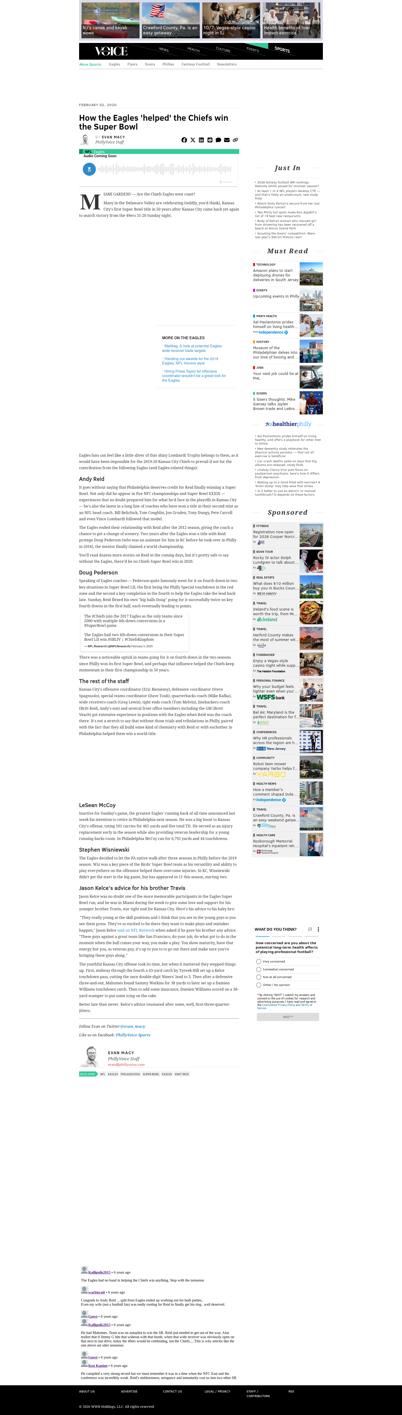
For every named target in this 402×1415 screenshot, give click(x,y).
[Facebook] (184, 140)
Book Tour (264, 552)
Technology (266, 264)
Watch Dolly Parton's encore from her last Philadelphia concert (287, 205)
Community (265, 758)
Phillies (168, 64)
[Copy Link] (235, 140)
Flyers (132, 64)
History (262, 342)
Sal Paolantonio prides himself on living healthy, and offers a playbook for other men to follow (288, 440)
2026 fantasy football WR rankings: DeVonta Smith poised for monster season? (287, 184)
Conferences (266, 732)
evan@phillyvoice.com (126, 1064)
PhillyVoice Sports (133, 1035)
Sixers (150, 64)
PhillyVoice (111, 51)
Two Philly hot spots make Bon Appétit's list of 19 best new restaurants (286, 214)
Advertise (129, 1391)
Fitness (262, 526)
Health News (266, 783)
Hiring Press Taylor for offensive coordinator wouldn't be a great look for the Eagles (194, 375)
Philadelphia (130, 1074)
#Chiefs (98, 616)
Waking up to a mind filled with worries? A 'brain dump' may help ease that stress (287, 484)
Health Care (265, 835)
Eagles (114, 64)
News (164, 49)
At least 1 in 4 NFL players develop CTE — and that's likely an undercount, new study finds (287, 194)
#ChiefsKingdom (139, 639)
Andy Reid (182, 1074)
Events (253, 49)
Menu (86, 51)
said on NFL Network (135, 930)
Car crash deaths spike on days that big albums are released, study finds (286, 463)
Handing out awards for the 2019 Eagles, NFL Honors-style (190, 361)
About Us (87, 1391)
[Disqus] (159, 1202)
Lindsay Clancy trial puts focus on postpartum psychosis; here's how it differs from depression (287, 473)
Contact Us (172, 1391)
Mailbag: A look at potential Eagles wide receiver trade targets (192, 348)
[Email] (227, 140)
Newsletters (227, 64)
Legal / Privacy (217, 1391)
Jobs (260, 367)
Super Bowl (151, 1074)
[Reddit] (210, 140)
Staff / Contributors (258, 1393)
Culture (223, 49)
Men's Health (266, 316)
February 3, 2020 (142, 646)
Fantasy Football (196, 64)
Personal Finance (270, 680)
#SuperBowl (95, 625)
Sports (282, 49)
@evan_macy (133, 1026)
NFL (88, 151)
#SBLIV (114, 639)
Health (194, 49)
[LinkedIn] (201, 140)
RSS (291, 1391)
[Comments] (218, 140)
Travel (261, 603)
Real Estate (265, 577)
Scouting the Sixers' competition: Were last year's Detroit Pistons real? (285, 235)
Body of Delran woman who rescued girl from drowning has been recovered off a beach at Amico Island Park (285, 224)
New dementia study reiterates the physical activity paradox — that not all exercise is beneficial (284, 452)
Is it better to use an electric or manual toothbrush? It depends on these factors (285, 492)
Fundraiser (265, 655)
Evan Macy (113, 136)
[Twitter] (193, 140)
